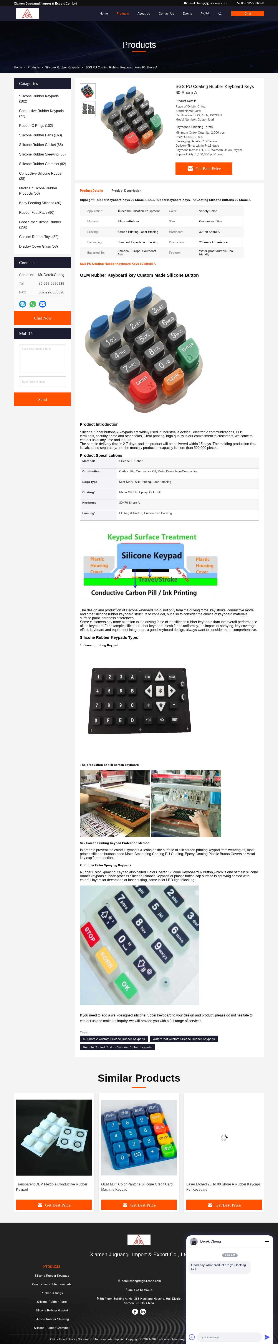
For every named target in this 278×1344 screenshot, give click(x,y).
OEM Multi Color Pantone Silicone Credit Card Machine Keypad (52, 1186)
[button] (22, 1148)
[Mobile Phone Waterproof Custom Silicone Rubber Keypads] (224, 1137)
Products (123, 13)
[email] (42, 304)
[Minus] (267, 1241)
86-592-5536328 (252, 3)
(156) (40, 224)
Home (104, 13)
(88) (41, 145)
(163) (40, 135)
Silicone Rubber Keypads (62, 67)
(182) (39, 98)
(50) (38, 190)
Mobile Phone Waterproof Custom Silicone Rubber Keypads (219, 1186)
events (187, 13)
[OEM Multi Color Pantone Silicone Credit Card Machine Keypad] (54, 1137)
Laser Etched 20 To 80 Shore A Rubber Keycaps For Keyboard (138, 1186)
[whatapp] (32, 304)
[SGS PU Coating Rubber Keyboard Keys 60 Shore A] (133, 119)
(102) (36, 125)
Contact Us (166, 13)
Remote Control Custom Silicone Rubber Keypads (117, 1047)
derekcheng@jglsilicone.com (208, 3)
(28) (41, 176)
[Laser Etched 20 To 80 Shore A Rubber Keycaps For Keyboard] (139, 1137)
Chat (248, 13)
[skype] (22, 304)
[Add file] (192, 1337)
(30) (40, 203)
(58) (38, 246)
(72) (41, 113)
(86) (42, 154)
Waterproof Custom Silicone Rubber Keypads (184, 1039)
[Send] (267, 1337)
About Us (143, 13)
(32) (38, 237)
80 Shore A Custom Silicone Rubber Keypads (114, 1039)
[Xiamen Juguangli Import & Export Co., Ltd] (27, 13)
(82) (42, 164)
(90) (36, 212)
